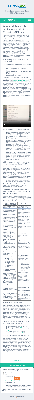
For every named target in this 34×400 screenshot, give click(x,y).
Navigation (9, 20)
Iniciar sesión (17, 360)
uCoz (17, 397)
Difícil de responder (10, 376)
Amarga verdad (9, 372)
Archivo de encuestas (15, 381)
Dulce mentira (8, 374)
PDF (21, 327)
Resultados (6, 381)
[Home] (17, 7)
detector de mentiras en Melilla (21, 80)
